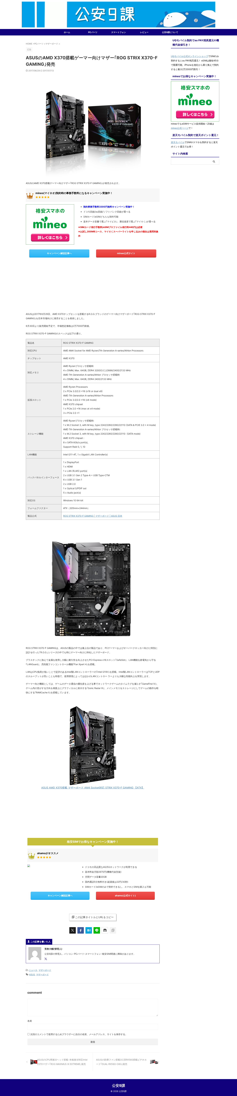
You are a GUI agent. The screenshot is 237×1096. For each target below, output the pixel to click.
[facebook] (80, 930)
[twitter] (72, 930)
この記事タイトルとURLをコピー (94, 917)
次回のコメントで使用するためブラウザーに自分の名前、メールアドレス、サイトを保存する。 (78, 1034)
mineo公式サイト (126, 253)
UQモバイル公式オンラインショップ (189, 56)
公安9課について (170, 32)
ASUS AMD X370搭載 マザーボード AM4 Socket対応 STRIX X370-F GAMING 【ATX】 (92, 787)
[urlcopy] (113, 930)
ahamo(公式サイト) (125, 895)
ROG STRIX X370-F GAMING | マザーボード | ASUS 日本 (92, 515)
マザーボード (45, 970)
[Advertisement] (93, 286)
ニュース (33, 970)
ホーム (67, 32)
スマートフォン (118, 32)
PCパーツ (92, 32)
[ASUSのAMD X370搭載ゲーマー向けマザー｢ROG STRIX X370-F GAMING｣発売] (88, 930)
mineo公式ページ (179, 128)
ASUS (32, 974)
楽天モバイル (177, 142)
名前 (29, 1020)
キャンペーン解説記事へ (59, 253)
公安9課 (118, 1085)
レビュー (144, 32)
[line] (97, 930)
